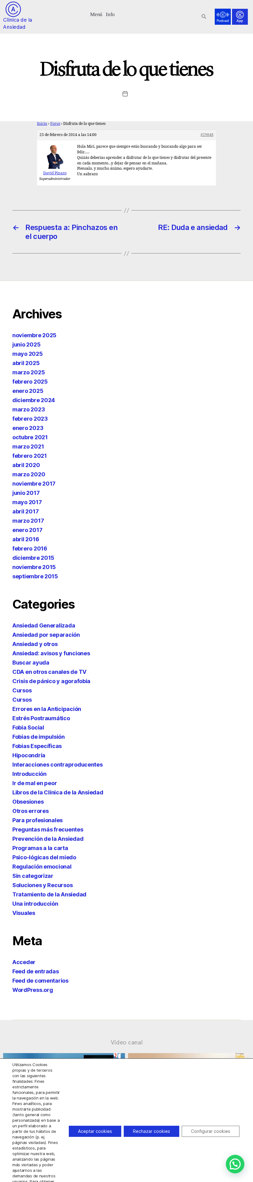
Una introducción (35, 903)
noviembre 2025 (34, 335)
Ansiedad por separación (46, 634)
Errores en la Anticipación (46, 709)
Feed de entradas (35, 971)
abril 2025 (25, 363)
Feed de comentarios (40, 980)
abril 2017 (25, 511)
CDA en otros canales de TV (49, 672)
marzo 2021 (28, 446)
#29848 (207, 135)
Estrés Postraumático (41, 718)
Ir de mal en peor (34, 783)
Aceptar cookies (95, 1131)
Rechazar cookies (151, 1131)
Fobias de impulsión (38, 736)
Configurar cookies (210, 1131)
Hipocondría (28, 755)
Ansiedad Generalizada (43, 625)
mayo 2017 (27, 502)
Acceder (23, 962)
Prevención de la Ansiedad (47, 838)
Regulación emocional (42, 866)
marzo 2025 (28, 372)
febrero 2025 (30, 381)
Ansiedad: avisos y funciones (51, 653)
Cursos (21, 690)
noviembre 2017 (34, 483)
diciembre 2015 (33, 558)
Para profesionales (37, 820)
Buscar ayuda (30, 662)
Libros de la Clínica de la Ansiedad (57, 792)
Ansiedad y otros (35, 644)
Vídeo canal (127, 1042)
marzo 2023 (28, 409)
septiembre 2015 (35, 576)
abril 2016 (25, 539)
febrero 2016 (29, 548)
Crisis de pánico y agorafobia (51, 681)
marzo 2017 (28, 520)
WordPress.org (32, 990)
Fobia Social (28, 727)
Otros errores (30, 811)
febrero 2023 (30, 418)
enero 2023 (27, 428)
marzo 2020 (28, 474)
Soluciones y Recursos (42, 885)
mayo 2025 (27, 354)
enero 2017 (27, 530)
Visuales (23, 913)
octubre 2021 (30, 437)
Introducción (29, 774)
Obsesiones (28, 801)
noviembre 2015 (34, 567)
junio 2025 (26, 344)
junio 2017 (25, 493)
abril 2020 (26, 465)
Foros (55, 123)
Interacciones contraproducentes (57, 764)
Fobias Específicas (37, 746)
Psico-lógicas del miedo (44, 857)
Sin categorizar (32, 876)
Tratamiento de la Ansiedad (49, 894)
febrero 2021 (29, 456)
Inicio (42, 123)
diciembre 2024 (33, 400)
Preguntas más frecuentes (47, 829)
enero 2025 (27, 391)
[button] (96, 14)
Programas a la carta (40, 848)
